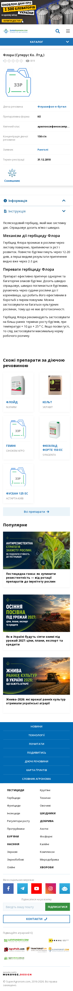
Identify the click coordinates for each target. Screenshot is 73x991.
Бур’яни (13, 836)
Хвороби (47, 867)
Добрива (47, 821)
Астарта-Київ (15, 498)
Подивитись (36, 752)
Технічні (45, 798)
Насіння (13, 844)
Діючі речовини (36, 761)
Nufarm (11, 407)
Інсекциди (13, 813)
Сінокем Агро (15, 450)
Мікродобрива (49, 859)
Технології (36, 735)
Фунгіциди (13, 805)
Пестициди (15, 790)
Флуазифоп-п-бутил (52, 106)
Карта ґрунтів (36, 770)
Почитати (36, 744)
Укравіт (48, 407)
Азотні (44, 829)
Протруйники (16, 829)
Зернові (12, 852)
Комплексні (47, 852)
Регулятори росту (18, 821)
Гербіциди (13, 798)
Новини (36, 726)
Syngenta (49, 455)
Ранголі (43, 149)
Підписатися (57, 907)
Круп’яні (45, 790)
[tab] (36, 200)
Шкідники (48, 813)
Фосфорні (46, 836)
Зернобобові (15, 859)
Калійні (44, 844)
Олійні (11, 867)
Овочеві (45, 805)
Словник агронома (36, 779)
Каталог (36, 42)
